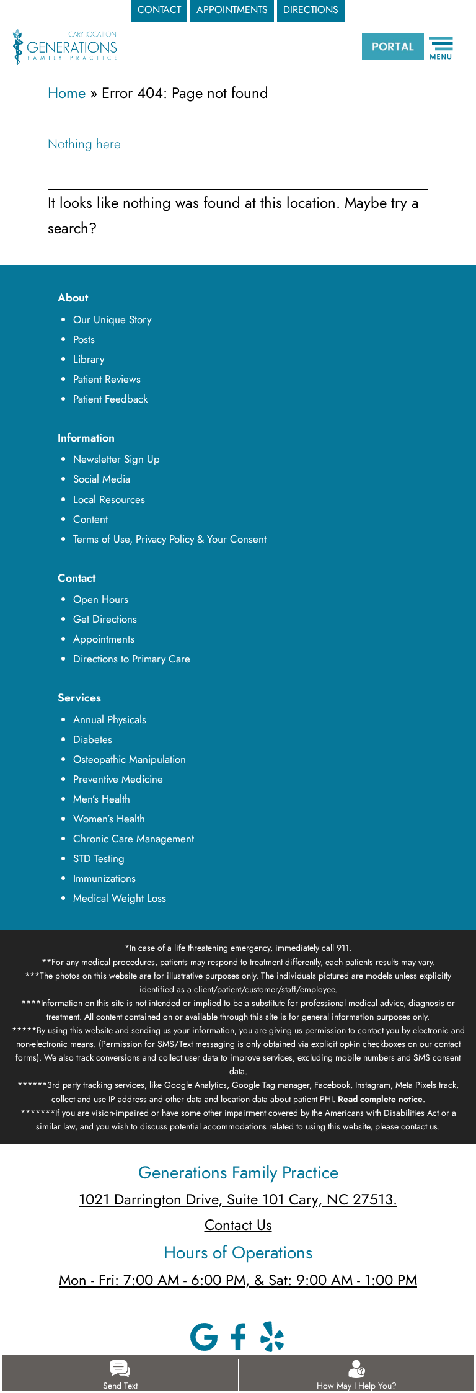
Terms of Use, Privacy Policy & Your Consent (170, 539)
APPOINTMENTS (232, 9)
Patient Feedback (110, 398)
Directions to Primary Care (131, 658)
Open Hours (100, 599)
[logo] (65, 45)
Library (88, 359)
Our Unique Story (112, 319)
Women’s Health (109, 818)
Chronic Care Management (133, 838)
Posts (84, 339)
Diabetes (92, 739)
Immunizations (104, 878)
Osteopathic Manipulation (129, 759)
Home (67, 93)
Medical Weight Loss (119, 898)
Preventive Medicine (118, 779)
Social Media (101, 478)
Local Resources (109, 499)
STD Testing (99, 858)
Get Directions (105, 619)
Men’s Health (101, 798)
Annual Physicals (109, 719)
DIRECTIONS (310, 9)
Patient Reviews (107, 379)
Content (90, 519)
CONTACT (159, 9)
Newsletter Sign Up (116, 459)
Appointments (103, 638)
